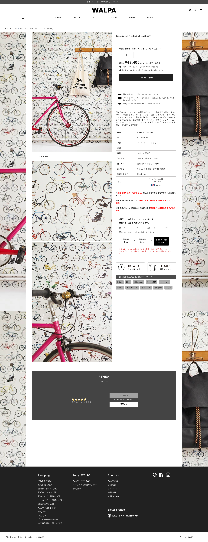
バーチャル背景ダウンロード (86, 484)
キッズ (120, 287)
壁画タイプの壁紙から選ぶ (50, 496)
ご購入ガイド (44, 515)
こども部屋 (151, 282)
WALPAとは (113, 481)
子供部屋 (158, 287)
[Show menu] (24, 18)
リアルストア (114, 488)
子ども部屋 (146, 287)
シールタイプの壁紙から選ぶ (51, 500)
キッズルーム (132, 287)
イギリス (158, 186)
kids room (138, 282)
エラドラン (164, 282)
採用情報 (112, 492)
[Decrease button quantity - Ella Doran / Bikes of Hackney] (122, 55)
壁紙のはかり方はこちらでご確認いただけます (137, 232)
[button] (195, 10)
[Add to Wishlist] (146, 85)
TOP (6, 29)
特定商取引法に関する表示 (50, 523)
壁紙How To (43, 512)
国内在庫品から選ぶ (47, 504)
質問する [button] (124, 404)
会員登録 (77, 488)
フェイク (22, 29)
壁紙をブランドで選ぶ (48, 492)
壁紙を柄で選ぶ (45, 484)
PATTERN (13, 29)
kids (128, 282)
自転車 (168, 287)
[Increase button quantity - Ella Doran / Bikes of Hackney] (131, 55)
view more (117, 2)
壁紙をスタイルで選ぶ (48, 488)
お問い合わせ (114, 496)
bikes (119, 282)
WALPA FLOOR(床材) (47, 508)
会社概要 (112, 484)
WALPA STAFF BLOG (82, 481)
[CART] (200, 10)
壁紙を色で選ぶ (45, 481)
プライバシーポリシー (48, 519)
